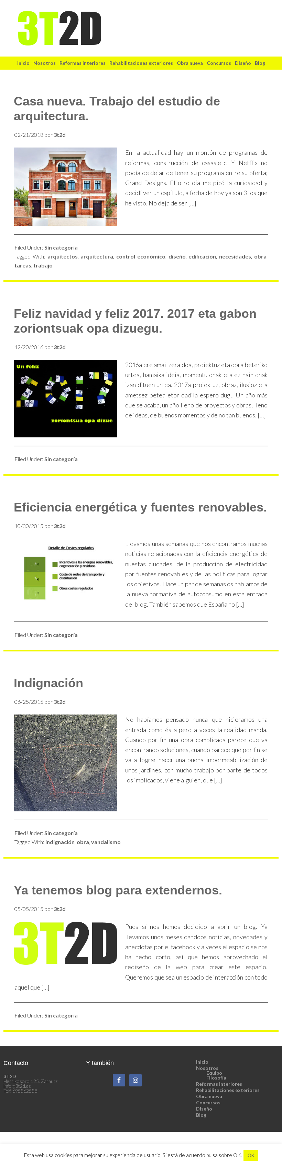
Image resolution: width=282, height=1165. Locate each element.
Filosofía (216, 1078)
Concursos (208, 1102)
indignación (60, 842)
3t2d (141, 28)
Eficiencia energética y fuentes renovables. (140, 507)
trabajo (43, 265)
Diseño (204, 1109)
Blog (201, 1115)
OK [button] (251, 1155)
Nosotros (207, 1068)
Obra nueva (209, 1096)
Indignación (48, 683)
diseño (177, 256)
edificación (202, 256)
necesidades (235, 256)
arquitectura (96, 256)
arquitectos (62, 256)
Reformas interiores (219, 1084)
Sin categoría (61, 247)
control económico (140, 256)
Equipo (214, 1073)
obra (260, 256)
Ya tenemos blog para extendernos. (118, 890)
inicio (202, 1062)
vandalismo (106, 842)
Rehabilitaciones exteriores (228, 1090)
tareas (22, 265)
